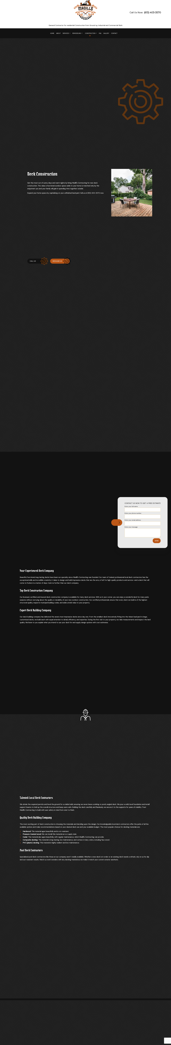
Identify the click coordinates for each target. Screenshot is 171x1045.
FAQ (100, 33)
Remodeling (76, 33)
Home (52, 33)
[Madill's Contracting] (85, 10)
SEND (157, 541)
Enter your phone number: (133, 513)
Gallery (106, 33)
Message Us (57, 261)
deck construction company (57, 597)
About (58, 33)
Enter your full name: (131, 506)
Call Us (33, 261)
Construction (90, 33)
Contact (114, 33)
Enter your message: (131, 527)
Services (66, 33)
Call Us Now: (145, 12)
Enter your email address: (133, 520)
